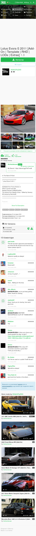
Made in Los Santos (6, 530)
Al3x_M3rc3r (11, 289)
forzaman (11, 263)
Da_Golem (11, 357)
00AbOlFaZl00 (16, 69)
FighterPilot (11, 366)
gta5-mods (11, 241)
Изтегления (7, 156)
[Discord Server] (14, 71)
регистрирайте (7, 386)
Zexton (10, 330)
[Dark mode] (31, 2)
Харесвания (18, 156)
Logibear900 (12, 254)
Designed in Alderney (7, 528)
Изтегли (19, 59)
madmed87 (11, 300)
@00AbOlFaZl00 (13, 291)
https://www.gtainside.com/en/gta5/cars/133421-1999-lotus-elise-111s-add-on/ (21, 337)
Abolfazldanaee (12, 164)
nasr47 (10, 280)
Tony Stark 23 (12, 375)
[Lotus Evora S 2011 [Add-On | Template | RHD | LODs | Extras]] (18, 119)
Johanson (11, 272)
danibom (10, 311)
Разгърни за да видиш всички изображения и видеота (18, 151)
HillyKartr (11, 321)
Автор (20, 164)
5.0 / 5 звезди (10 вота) (6, 160)
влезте (20, 384)
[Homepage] (12, 71)
